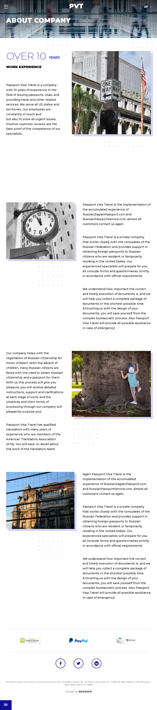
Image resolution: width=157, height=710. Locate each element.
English (146, 7)
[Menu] (6, 7)
